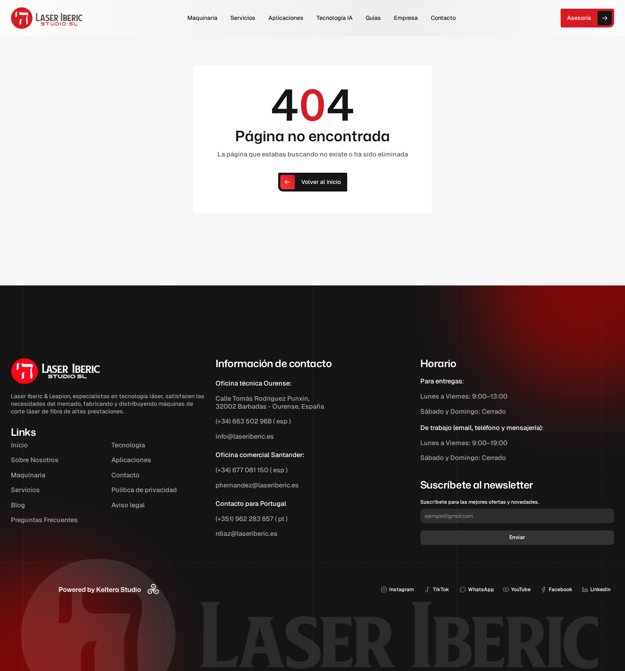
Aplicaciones (131, 460)
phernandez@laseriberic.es (257, 485)
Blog (18, 505)
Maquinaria (28, 475)
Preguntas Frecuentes (44, 520)
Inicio (19, 445)
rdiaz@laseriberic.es (246, 533)
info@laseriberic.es (245, 436)
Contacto (125, 475)
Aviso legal (128, 505)
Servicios (25, 490)
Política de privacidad (144, 490)
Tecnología (128, 445)
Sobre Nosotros (35, 460)
